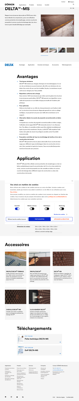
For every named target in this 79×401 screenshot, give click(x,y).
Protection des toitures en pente (9, 369)
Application (31, 64)
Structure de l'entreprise (43, 369)
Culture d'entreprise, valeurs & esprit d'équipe (45, 375)
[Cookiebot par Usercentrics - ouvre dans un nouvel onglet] (66, 181)
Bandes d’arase (20, 389)
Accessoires (55, 64)
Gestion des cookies (59, 214)
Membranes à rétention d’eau (20, 384)
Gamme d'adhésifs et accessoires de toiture (21, 373)
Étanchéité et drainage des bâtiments (9, 379)
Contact (63, 1)
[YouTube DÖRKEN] (17, 396)
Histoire (42, 378)
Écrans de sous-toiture (21, 368)
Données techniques (43, 64)
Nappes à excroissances (20, 387)
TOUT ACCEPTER (39, 219)
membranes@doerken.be (58, 370)
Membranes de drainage (20, 381)
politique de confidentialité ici (57, 196)
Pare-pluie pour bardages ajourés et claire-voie (21, 377)
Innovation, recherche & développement (45, 372)
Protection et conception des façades (8, 372)
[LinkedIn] (22, 396)
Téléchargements (67, 64)
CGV (54, 397)
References (31, 370)
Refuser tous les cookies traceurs (17, 219)
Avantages (22, 64)
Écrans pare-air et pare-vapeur (20, 370)
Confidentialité (69, 397)
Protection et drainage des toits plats (9, 376)
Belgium (72, 1)
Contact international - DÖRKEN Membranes (33, 372)
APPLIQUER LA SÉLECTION (61, 219)
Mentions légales (61, 397)
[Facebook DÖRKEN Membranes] (5, 396)
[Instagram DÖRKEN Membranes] (11, 396)
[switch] (32, 209)
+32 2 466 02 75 (57, 368)
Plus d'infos (13, 192)
